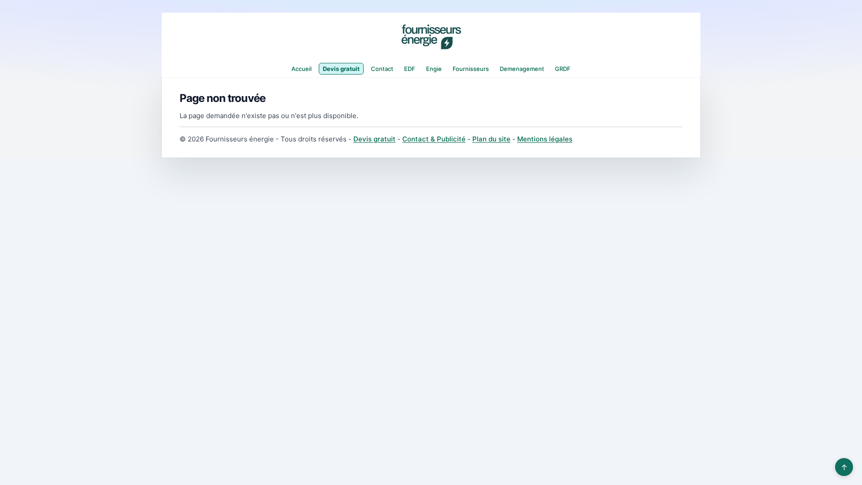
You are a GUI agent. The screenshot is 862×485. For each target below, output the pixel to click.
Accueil (301, 68)
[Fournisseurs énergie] (431, 36)
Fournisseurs (471, 68)
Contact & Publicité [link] (434, 139)
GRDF (563, 68)
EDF (409, 68)
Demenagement (522, 68)
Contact (382, 68)
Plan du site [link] (491, 139)
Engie (434, 68)
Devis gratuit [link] (374, 139)
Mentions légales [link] (544, 139)
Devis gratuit (341, 68)
